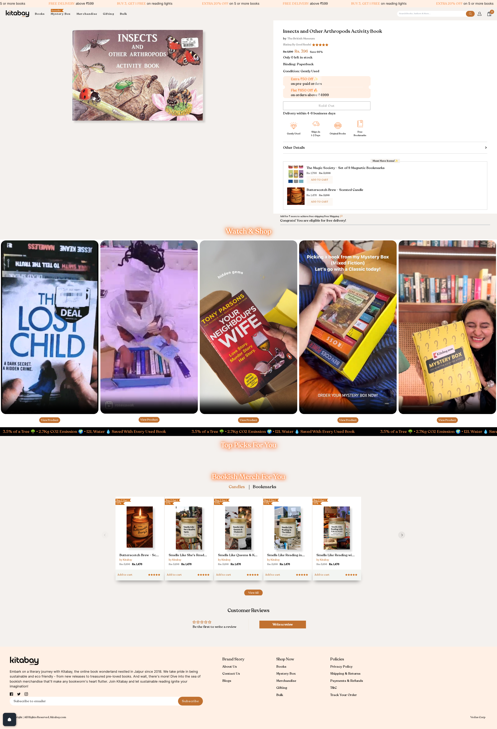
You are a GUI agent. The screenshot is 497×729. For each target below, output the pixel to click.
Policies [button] (337, 659)
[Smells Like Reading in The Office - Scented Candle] (287, 536)
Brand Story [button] (233, 659)
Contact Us (231, 673)
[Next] (401, 535)
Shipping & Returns (345, 673)
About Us (229, 666)
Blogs (226, 681)
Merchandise (286, 681)
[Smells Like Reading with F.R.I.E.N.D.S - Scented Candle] (337, 536)
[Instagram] (26, 694)
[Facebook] (11, 694)
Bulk (279, 695)
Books (281, 666)
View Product (49, 420)
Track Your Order (343, 695)
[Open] (9, 719)
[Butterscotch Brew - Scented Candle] (140, 535)
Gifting (281, 688)
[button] (41, 13)
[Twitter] (19, 694)
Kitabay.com (58, 717)
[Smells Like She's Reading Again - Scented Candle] (189, 536)
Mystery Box (286, 673)
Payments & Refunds (346, 681)
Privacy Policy (341, 666)
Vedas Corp (477, 717)
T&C (333, 688)
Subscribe (190, 701)
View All (253, 593)
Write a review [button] (283, 624)
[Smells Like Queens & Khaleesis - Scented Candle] (238, 536)
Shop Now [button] (285, 659)
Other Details (294, 147)
